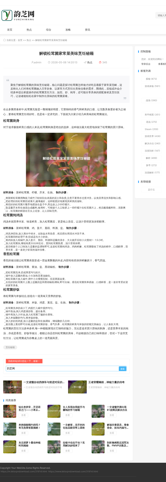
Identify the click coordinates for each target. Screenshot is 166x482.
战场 (151, 100)
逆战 (151, 121)
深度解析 (152, 172)
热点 (29, 29)
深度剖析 (152, 150)
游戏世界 (152, 136)
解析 (151, 158)
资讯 (87, 29)
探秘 (151, 78)
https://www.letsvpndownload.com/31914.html (73, 471)
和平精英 (152, 114)
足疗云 (151, 189)
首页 (9, 29)
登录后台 (145, 63)
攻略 (68, 29)
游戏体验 (152, 86)
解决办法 (152, 143)
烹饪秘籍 (10, 347)
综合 (48, 29)
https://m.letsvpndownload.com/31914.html (24, 471)
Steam (151, 129)
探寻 (151, 165)
